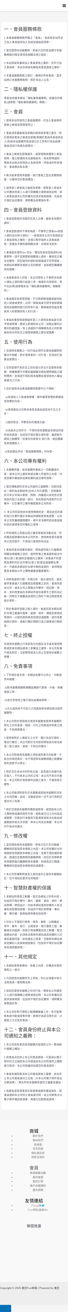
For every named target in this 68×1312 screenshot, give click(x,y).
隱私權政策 (38, 1153)
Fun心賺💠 (38, 1205)
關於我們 (38, 1136)
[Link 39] (34, 1249)
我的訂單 (38, 1181)
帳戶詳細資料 (38, 1185)
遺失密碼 (38, 1190)
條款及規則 (38, 1157)
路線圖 (38, 1144)
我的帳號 (38, 1177)
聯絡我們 (38, 1140)
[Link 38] (34, 1219)
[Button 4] (5, 1308)
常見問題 (38, 1148)
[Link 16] (3, 5)
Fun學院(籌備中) (38, 1210)
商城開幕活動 (38, 1173)
